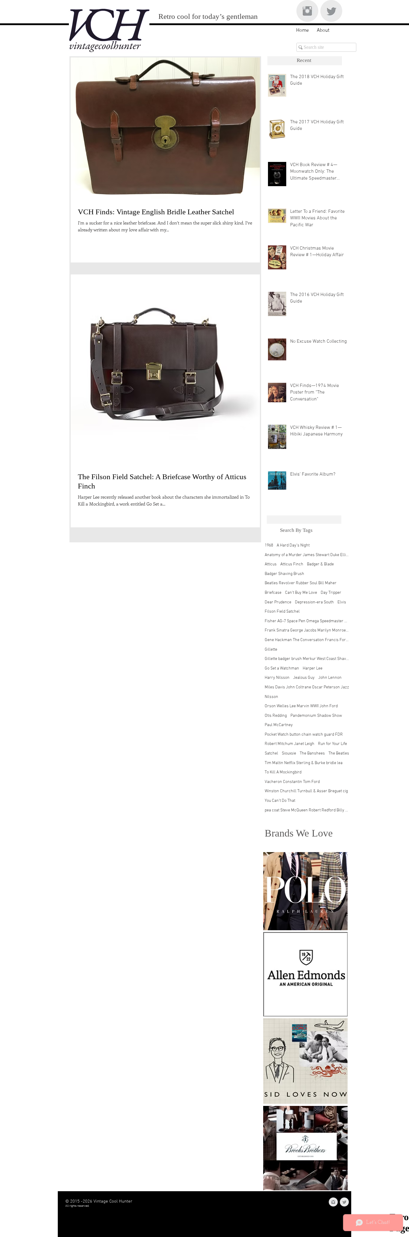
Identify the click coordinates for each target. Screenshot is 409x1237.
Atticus (271, 564)
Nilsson (271, 696)
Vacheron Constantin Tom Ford (292, 781)
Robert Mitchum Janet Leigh (289, 743)
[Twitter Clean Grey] (331, 11)
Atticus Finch (291, 564)
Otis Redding (276, 715)
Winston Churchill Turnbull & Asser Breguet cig (306, 791)
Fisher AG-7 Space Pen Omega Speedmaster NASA (307, 621)
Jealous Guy (304, 677)
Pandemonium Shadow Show (316, 715)
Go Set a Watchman (282, 668)
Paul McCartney (279, 725)
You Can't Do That (280, 800)
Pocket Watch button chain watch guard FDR (304, 734)
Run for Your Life (332, 743)
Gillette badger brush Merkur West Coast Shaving (307, 658)
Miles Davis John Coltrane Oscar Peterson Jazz (307, 687)
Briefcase (273, 592)
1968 (269, 545)
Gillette (271, 649)
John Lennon (330, 677)
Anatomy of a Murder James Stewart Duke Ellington (307, 555)
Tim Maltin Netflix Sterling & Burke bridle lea (304, 763)
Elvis (341, 602)
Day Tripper (331, 592)
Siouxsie (289, 753)
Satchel (271, 753)
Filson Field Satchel (282, 611)
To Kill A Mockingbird (283, 772)
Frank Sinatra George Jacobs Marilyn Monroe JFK (307, 630)
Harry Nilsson (277, 677)
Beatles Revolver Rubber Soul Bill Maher (301, 583)
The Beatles (338, 753)
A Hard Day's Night (293, 545)
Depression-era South (314, 602)
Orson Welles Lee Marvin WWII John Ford (301, 706)
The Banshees (312, 753)
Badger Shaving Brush (284, 573)
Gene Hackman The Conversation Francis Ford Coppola (307, 640)
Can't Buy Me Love (301, 592)
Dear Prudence (278, 602)
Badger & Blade (320, 564)
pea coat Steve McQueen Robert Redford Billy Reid (307, 810)
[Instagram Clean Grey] (307, 11)
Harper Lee (312, 668)
